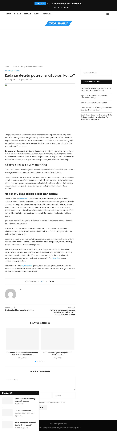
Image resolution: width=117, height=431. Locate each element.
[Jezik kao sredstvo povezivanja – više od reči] (7, 412)
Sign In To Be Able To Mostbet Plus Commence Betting (94, 96)
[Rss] (68, 7)
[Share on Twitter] (48, 281)
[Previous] (48, 3)
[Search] (111, 14)
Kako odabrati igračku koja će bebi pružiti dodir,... (57, 353)
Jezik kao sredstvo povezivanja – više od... (24, 411)
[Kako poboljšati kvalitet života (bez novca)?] (7, 424)
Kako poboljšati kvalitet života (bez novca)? (25, 423)
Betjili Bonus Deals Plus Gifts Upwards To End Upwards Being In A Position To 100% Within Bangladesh (96, 117)
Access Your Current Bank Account (94, 103)
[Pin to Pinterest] (50, 281)
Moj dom (17, 14)
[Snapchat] (64, 7)
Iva (14, 79)
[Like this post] (43, 281)
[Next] (50, 3)
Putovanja (47, 14)
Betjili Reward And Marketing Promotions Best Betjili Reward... (77, 3)
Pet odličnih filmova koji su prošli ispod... (25, 399)
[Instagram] (55, 7)
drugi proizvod (26, 266)
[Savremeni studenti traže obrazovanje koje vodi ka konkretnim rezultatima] (22, 339)
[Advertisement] (58, 48)
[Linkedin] (58, 7)
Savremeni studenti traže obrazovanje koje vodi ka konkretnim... (22, 353)
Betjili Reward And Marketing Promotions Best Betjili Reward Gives (96, 109)
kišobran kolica (23, 199)
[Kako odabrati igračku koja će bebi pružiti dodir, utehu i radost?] (57, 339)
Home (7, 67)
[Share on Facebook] (46, 281)
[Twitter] (51, 7)
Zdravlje (27, 14)
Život (9, 14)
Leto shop (56, 258)
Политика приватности (58, 424)
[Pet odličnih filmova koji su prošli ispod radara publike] (7, 400)
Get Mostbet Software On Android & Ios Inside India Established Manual (96, 89)
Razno (36, 14)
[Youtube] (61, 7)
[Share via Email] (53, 281)
